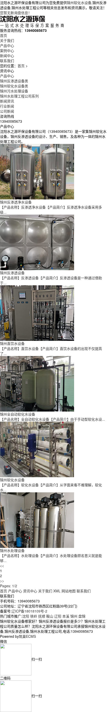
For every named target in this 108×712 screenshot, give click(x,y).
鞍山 (49, 616)
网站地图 (69, 590)
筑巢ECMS (27, 636)
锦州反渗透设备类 (14, 80)
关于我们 (7, 40)
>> (2, 580)
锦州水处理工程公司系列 (19, 95)
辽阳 (57, 616)
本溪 (65, 616)
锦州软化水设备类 (14, 85)
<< (2, 565)
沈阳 (25, 616)
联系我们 (7, 60)
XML (57, 590)
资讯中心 (30, 590)
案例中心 (7, 50)
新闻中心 (7, 55)
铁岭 (33, 616)
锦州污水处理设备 (14, 90)
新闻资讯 (7, 101)
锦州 (73, 616)
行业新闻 (7, 106)
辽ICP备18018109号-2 (29, 611)
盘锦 (81, 616)
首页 (3, 35)
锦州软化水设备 (79, 2)
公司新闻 (7, 111)
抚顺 (41, 616)
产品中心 (7, 45)
